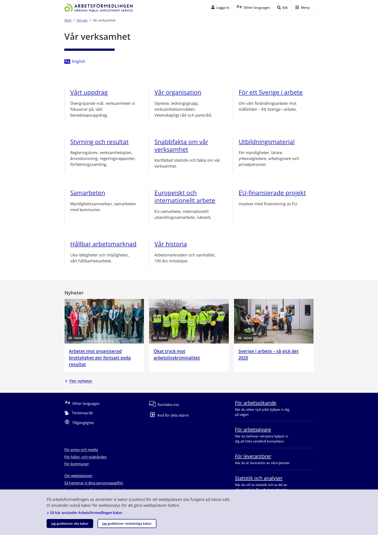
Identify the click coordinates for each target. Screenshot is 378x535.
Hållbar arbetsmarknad (103, 244)
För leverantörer (253, 456)
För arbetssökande (255, 402)
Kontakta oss (168, 404)
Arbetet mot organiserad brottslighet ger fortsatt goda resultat (100, 357)
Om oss (82, 20)
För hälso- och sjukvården (85, 456)
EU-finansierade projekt (272, 192)
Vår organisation (177, 92)
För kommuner (76, 463)
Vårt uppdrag (89, 92)
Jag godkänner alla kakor (69, 523)
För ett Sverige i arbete (271, 92)
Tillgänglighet (83, 422)
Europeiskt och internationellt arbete (184, 196)
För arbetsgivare (253, 429)
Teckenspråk (82, 412)
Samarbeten (87, 192)
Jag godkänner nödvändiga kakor (127, 523)
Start (67, 20)
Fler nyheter (80, 381)
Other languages (86, 403)
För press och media (81, 449)
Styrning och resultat (99, 142)
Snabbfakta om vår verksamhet (181, 145)
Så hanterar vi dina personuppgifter (93, 483)
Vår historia (170, 244)
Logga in (222, 7)
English (78, 61)
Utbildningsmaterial (267, 142)
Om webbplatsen (78, 475)
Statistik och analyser (259, 478)
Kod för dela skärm (173, 415)
